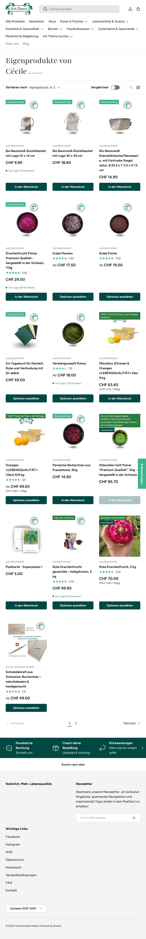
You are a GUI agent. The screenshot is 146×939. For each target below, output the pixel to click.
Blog (26, 44)
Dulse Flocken (63, 253)
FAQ (9, 883)
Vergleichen (99, 87)
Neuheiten (36, 21)
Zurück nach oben (73, 764)
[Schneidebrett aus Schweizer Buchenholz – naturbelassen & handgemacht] (26, 641)
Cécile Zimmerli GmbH (26, 925)
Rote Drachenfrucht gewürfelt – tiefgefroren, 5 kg (72, 571)
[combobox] (79, 9)
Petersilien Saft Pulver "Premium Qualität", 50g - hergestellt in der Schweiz (118, 470)
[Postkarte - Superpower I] (26, 536)
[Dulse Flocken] (73, 222)
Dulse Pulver (108, 253)
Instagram (13, 844)
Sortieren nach (16, 87)
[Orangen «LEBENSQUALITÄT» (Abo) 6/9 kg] (26, 434)
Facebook (13, 837)
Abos (52, 21)
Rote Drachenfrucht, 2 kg (117, 567)
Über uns (12, 44)
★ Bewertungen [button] (142, 473)
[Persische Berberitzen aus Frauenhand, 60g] (73, 434)
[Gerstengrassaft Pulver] (73, 332)
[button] (138, 9)
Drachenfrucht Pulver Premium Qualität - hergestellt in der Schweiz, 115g (25, 260)
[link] (36, 723)
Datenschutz (15, 860)
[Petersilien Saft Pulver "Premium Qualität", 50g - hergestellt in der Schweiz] (119, 434)
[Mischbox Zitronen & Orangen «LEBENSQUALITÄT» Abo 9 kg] (119, 332)
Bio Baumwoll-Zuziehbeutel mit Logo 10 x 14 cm (26, 153)
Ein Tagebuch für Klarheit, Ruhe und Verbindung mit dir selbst (25, 368)
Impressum (13, 867)
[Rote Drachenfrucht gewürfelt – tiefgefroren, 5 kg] (73, 536)
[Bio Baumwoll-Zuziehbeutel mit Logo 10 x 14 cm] (26, 120)
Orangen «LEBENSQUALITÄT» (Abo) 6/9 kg (22, 470)
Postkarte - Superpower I (24, 567)
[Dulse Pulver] (119, 222)
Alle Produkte (15, 21)
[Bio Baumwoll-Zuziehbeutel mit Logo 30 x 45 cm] (73, 120)
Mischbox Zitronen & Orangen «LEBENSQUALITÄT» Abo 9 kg (118, 370)
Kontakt (11, 890)
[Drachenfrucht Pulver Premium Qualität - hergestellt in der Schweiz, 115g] (26, 222)
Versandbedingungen (21, 875)
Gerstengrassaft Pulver (69, 363)
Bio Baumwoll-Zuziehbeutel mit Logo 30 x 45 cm (72, 153)
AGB (9, 852)
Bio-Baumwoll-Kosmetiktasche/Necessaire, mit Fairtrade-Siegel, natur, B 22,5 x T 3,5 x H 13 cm (119, 160)
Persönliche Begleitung (22, 36)
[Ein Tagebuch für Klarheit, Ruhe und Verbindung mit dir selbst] (26, 332)
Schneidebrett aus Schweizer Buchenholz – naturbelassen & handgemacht (23, 679)
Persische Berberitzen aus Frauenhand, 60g (71, 467)
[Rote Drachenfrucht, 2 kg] (119, 536)
